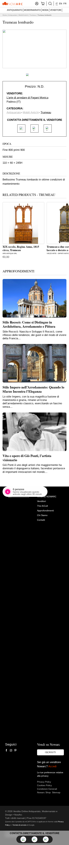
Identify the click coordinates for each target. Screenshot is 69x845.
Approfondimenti (45, 510)
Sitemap (56, 792)
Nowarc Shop (44, 792)
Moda (45, 10)
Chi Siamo (42, 515)
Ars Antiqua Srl (10, 253)
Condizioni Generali (47, 789)
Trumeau (33, 15)
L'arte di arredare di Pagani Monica (27, 97)
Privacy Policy (44, 781)
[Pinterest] (15, 750)
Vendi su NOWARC (46, 496)
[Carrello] (42, 3)
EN (60, 3)
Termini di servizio (19, 825)
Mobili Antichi (23, 15)
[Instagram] (11, 750)
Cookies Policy (44, 785)
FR (64, 3)
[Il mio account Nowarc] (36, 3)
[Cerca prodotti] (50, 3)
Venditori (55, 10)
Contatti (41, 520)
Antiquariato (14, 10)
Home (5, 15)
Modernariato (32, 10)
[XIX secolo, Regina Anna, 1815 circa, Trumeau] (23, 223)
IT (57, 3)
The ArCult (42, 506)
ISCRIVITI (50, 752)
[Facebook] (6, 750)
